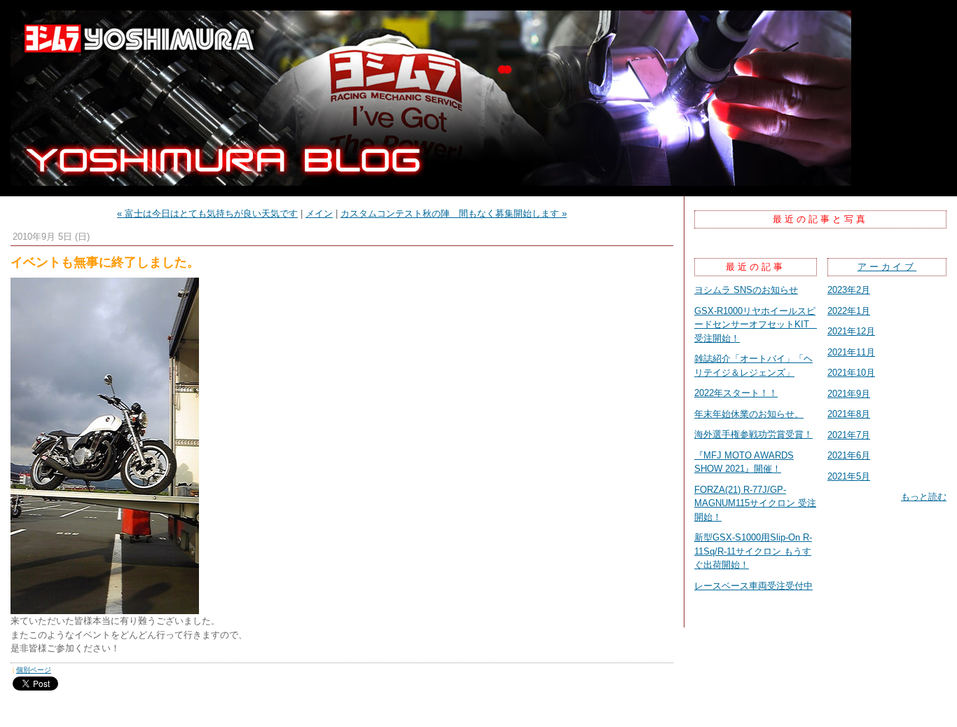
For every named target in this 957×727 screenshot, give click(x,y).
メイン (319, 213)
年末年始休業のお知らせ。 (749, 414)
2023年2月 (848, 290)
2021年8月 (848, 414)
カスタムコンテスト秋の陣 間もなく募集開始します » (453, 213)
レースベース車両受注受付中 (753, 585)
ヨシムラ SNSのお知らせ (746, 290)
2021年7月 (848, 435)
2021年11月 (851, 352)
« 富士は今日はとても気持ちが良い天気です (207, 213)
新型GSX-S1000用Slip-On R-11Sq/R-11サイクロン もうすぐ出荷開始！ (753, 551)
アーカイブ (887, 266)
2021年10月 (851, 372)
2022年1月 (848, 311)
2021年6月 (848, 455)
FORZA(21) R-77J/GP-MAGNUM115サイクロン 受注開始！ (755, 503)
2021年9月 (848, 393)
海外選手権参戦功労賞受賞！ (753, 434)
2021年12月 (851, 331)
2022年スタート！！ (736, 393)
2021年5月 (848, 476)
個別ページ (33, 670)
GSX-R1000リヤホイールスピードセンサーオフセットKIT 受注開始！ (756, 325)
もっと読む (923, 496)
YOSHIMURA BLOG (478, 98)
